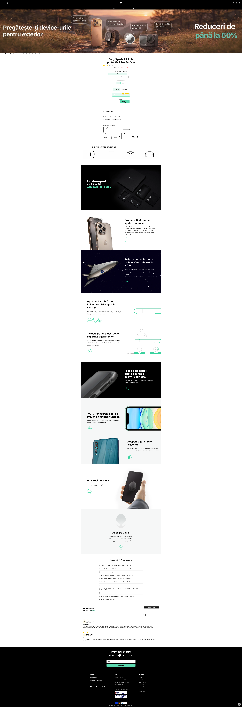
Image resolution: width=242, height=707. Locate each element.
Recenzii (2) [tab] (86, 614)
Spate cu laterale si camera (120, 76)
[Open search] (143, 615)
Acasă (8, 53)
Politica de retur (118, 686)
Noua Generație (142, 682)
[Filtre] (146, 615)
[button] (7, 3)
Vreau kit (117, 89)
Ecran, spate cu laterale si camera (118, 73)
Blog (140, 689)
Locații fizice (142, 679)
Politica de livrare (119, 684)
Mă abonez (121, 665)
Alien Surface (116, 705)
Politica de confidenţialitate (121, 679)
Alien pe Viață (118, 538)
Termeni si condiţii (119, 677)
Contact (140, 677)
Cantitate (121, 99)
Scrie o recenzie (151, 607)
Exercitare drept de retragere (121, 689)
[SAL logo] (123, 693)
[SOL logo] (123, 697)
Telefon (13, 53)
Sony (18, 53)
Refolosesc (124, 89)
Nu (118, 83)
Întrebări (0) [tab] (91, 614)
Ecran (130, 73)
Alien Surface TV (143, 686)
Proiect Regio (142, 691)
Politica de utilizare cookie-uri (122, 682)
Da (123, 83)
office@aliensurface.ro (96, 680)
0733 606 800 (93, 677)
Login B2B (141, 693)
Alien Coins (141, 684)
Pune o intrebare (151, 610)
